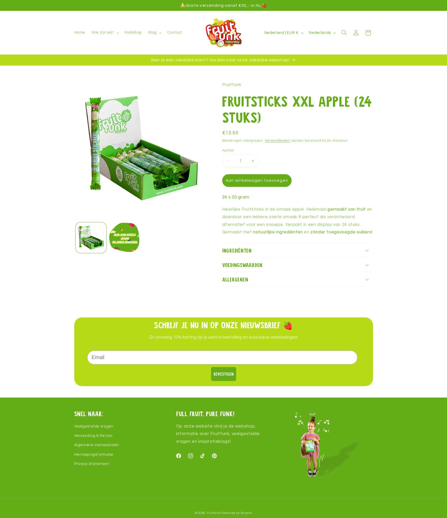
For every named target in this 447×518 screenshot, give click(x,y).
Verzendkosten (277, 140)
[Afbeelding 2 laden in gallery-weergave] (124, 237)
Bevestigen (224, 374)
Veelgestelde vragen (94, 426)
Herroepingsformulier (94, 454)
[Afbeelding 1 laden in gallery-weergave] (91, 237)
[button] (104, 33)
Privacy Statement (92, 464)
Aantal (228, 150)
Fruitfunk (214, 513)
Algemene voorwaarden (96, 445)
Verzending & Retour (93, 436)
